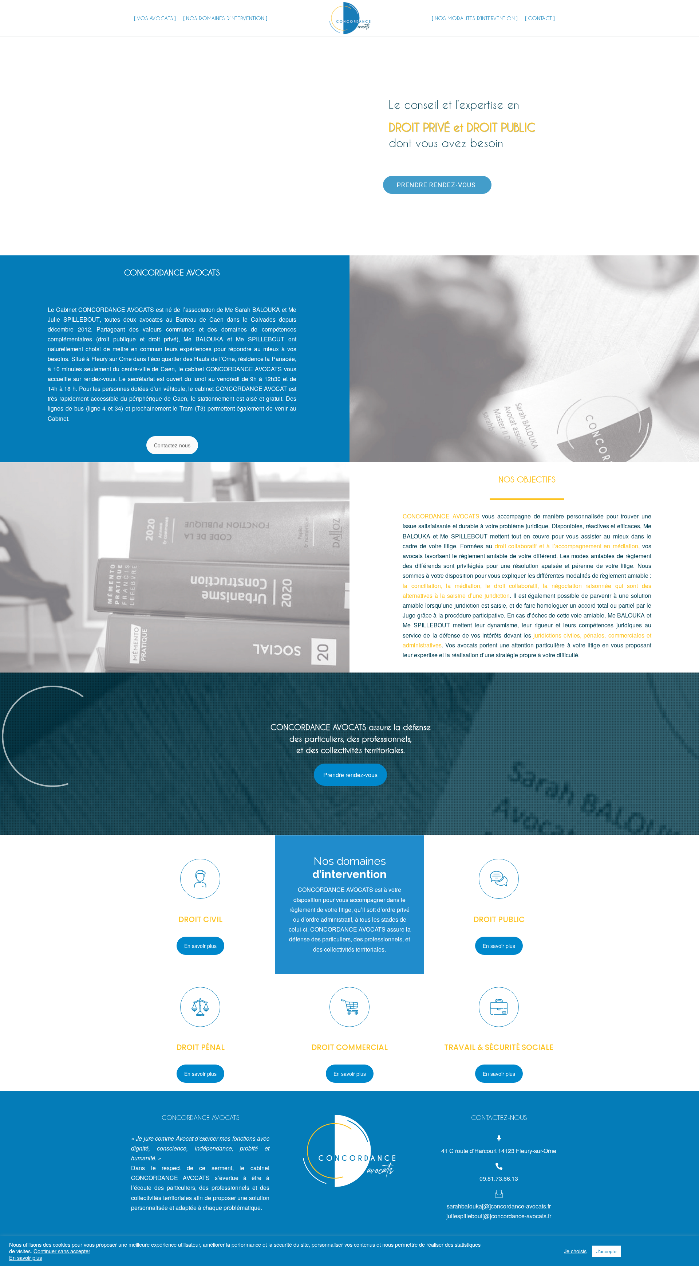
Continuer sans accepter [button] (61, 1251)
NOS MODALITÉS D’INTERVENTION (475, 18)
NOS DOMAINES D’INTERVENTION (225, 18)
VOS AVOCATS (155, 18)
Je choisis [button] (575, 1251)
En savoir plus (200, 945)
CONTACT (540, 18)
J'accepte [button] (606, 1251)
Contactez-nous (172, 445)
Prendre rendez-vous (437, 185)
